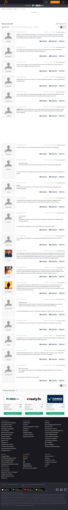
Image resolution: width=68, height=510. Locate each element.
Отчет (62, 41)
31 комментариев (60, 350)
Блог (46, 466)
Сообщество (26, 422)
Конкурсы (25, 430)
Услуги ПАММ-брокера (51, 434)
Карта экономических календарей (35, 484)
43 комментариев (60, 212)
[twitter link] (61, 489)
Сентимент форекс (28, 434)
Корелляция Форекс (6, 434)
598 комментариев (60, 335)
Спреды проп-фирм (6, 474)
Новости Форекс (5, 436)
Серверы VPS (48, 426)
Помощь (47, 458)
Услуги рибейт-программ (51, 436)
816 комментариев (60, 299)
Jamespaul (8, 329)
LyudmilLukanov (8, 308)
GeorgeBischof (8, 56)
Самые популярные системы (31, 426)
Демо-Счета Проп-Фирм (7, 476)
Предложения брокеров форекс (9, 464)
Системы (25, 424)
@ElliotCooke (19, 109)
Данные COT (4, 440)
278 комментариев (60, 62)
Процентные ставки (6, 426)
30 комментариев (60, 159)
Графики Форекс (27, 432)
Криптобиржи (48, 442)
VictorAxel (8, 169)
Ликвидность (4, 442)
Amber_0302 (8, 207)
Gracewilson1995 (8, 374)
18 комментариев (60, 182)
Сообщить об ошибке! (51, 462)
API (24, 460)
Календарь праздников (7, 428)
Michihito (6, 27)
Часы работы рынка (6, 424)
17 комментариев (60, 282)
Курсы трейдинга (49, 444)
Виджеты (25, 456)
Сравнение (4, 478)
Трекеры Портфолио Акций (52, 446)
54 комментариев (60, 198)
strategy (54, 200)
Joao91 (8, 192)
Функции (25, 458)
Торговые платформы (51, 438)
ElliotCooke (8, 71)
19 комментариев (60, 320)
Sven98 (8, 222)
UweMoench (8, 101)
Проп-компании (5, 470)
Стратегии (26, 428)
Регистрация (55, 2)
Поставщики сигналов (51, 428)
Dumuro (8, 260)
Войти (46, 2)
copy (30, 254)
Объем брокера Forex (7, 462)
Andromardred (8, 291)
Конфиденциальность (13, 484)
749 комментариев (60, 91)
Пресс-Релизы (5, 466)
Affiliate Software (27, 466)
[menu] (63, 2)
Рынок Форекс (5, 430)
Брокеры (47, 422)
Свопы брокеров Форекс (7, 460)
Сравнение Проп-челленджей (9, 472)
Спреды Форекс (5, 456)
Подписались (62, 23)
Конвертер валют (6, 450)
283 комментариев (60, 47)
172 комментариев (60, 77)
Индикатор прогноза (28, 436)
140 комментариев (60, 365)
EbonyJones (8, 86)
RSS (24, 462)
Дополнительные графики (30, 468)
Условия (3, 484)
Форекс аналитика (6, 438)
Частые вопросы (49, 456)
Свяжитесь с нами (50, 460)
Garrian (8, 276)
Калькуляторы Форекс (7, 444)
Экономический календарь (8, 422)
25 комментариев (60, 145)
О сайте (47, 464)
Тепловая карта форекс (7, 446)
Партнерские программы (51, 432)
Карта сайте (23, 485)
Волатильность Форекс (7, 432)
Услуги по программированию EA (54, 430)
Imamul (8, 344)
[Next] (65, 27)
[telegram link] (65, 489)
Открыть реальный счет (12, 413)
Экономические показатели (8, 448)
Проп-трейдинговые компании (53, 424)
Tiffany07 (8, 359)
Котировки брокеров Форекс (8, 458)
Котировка (44, 41)
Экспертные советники (51, 440)
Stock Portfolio (27, 464)
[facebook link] (57, 489)
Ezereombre (8, 154)
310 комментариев (60, 32)
